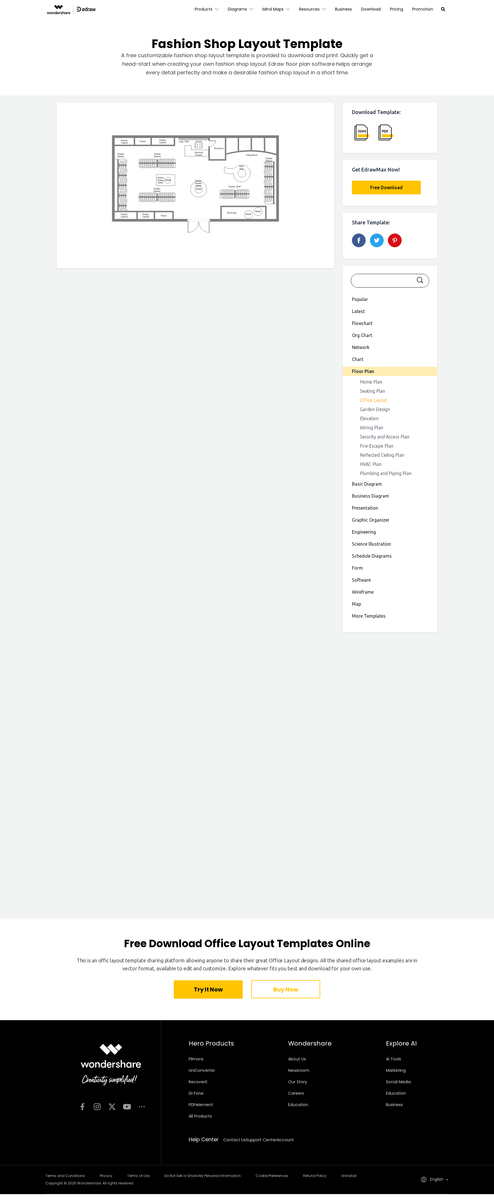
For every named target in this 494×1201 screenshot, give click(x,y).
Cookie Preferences (272, 1175)
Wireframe (363, 591)
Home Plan (371, 381)
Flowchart (362, 323)
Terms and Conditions (65, 1175)
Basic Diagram (367, 483)
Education (298, 1105)
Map (356, 604)
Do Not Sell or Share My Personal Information (202, 1175)
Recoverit (198, 1082)
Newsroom (298, 1070)
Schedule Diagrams (372, 555)
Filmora (196, 1059)
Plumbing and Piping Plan (385, 473)
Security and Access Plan (384, 436)
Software (361, 579)
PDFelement (201, 1105)
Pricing (396, 9)
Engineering (364, 531)
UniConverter (202, 1070)
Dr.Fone (196, 1093)
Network (360, 347)
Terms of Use (138, 1175)
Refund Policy (314, 1175)
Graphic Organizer (370, 519)
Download (371, 9)
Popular (360, 299)
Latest (358, 311)
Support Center (261, 1140)
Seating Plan (372, 391)
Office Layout (373, 400)
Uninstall (348, 1175)
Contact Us (234, 1140)
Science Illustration (371, 543)
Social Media (398, 1082)
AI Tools (393, 1059)
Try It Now (208, 989)
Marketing (396, 1070)
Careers (296, 1093)
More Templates (369, 616)
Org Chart (362, 335)
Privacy (106, 1175)
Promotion (422, 9)
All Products (200, 1116)
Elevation (369, 418)
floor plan (299, 63)
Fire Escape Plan (376, 445)
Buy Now (285, 989)
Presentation (365, 507)
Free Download (386, 187)
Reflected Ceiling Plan (382, 455)
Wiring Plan (371, 427)
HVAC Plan (370, 464)
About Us (297, 1059)
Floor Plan (363, 371)
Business (343, 9)
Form (357, 567)
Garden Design (375, 409)
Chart (357, 359)
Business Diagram (370, 495)
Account (285, 1140)
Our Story (297, 1082)
